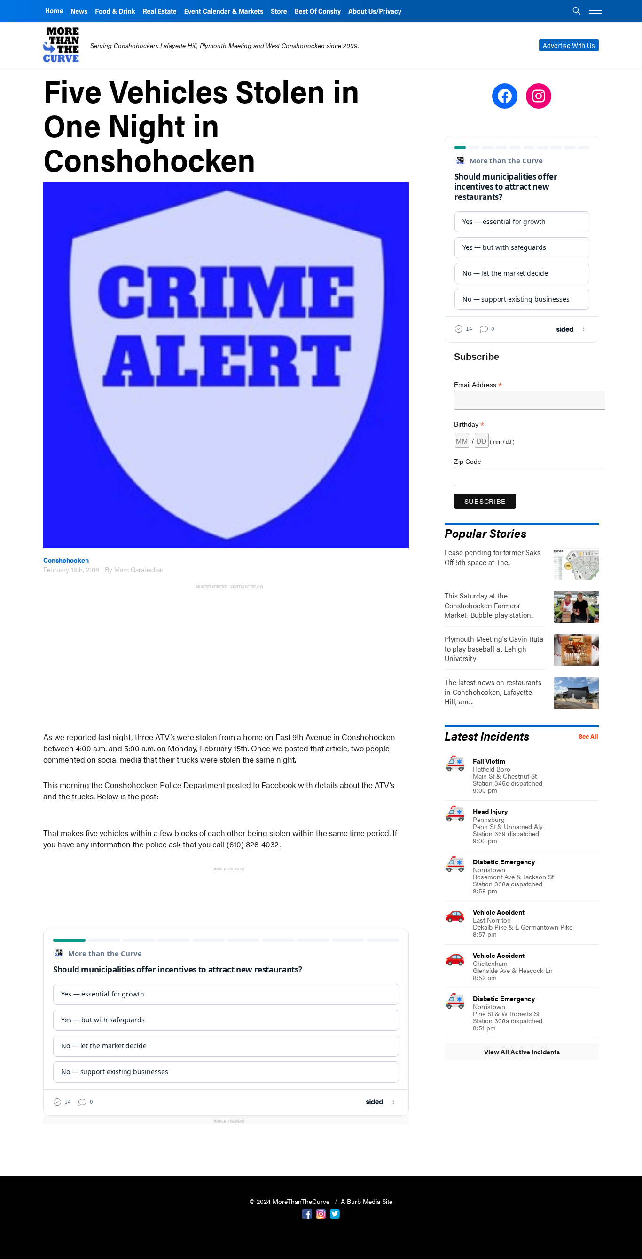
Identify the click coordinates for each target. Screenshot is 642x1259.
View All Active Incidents (522, 1051)
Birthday (469, 424)
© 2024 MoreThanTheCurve (290, 1201)
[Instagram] (321, 1213)
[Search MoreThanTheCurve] (577, 12)
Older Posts (226, 1145)
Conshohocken (66, 560)
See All (588, 736)
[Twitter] (335, 1213)
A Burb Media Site (366, 1201)
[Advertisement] (228, 657)
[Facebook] (307, 1213)
